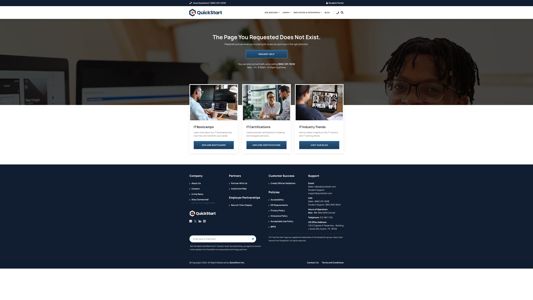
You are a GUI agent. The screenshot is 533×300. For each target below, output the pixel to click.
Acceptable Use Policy (282, 221)
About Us (196, 183)
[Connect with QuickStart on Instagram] (204, 221)
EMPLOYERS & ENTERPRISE (307, 12)
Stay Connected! (200, 199)
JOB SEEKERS (271, 12)
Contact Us (313, 262)
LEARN (285, 12)
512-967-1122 (326, 217)
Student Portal (336, 3)
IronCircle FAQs (239, 188)
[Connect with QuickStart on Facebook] (190, 221)
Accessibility (277, 199)
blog (327, 12)
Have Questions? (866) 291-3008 (209, 3)
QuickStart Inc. (237, 262)
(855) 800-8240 (333, 204)
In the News (197, 194)
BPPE (273, 226)
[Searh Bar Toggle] (341, 12)
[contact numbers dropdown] (337, 12)
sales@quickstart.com (325, 186)
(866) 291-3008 (286, 64)
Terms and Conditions (333, 262)
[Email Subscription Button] (252, 238)
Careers (196, 188)
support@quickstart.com (320, 193)
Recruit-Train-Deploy (241, 205)
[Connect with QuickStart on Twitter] (195, 221)
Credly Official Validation (283, 183)
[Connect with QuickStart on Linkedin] (200, 221)
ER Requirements (279, 205)
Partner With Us (239, 183)
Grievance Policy (279, 215)
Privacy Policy (278, 210)
